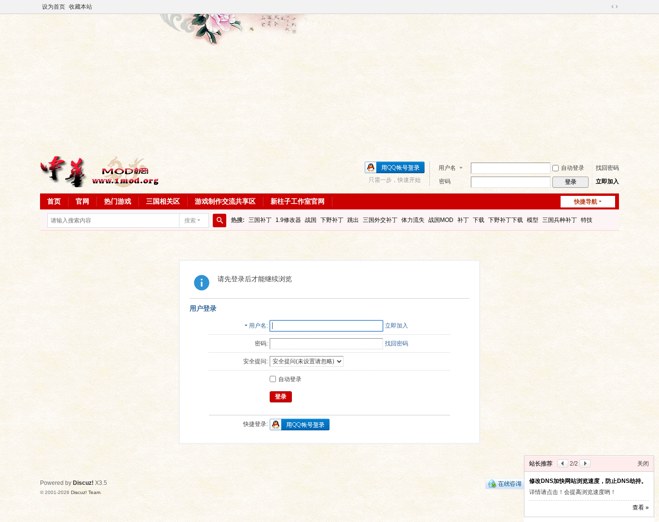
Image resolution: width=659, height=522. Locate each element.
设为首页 (53, 6)
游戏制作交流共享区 (225, 201)
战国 (310, 220)
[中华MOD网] (100, 171)
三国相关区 (163, 201)
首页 (54, 201)
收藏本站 (80, 6)
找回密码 (607, 168)
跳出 (353, 220)
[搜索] (219, 220)
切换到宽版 (614, 6)
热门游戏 (117, 201)
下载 (478, 220)
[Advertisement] (329, 83)
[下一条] (584, 463)
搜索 (190, 220)
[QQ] (504, 483)
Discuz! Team (85, 492)
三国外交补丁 (380, 220)
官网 (82, 201)
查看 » (640, 507)
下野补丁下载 (505, 220)
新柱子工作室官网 (298, 201)
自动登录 (572, 168)
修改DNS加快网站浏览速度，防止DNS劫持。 (588, 481)
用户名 (447, 168)
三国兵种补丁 (559, 220)
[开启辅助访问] (605, 6)
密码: (261, 343)
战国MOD (440, 220)
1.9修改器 (288, 220)
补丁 (463, 220)
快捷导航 (585, 201)
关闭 (643, 463)
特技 (586, 220)
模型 (532, 220)
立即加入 (607, 181)
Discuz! (83, 483)
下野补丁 (331, 220)
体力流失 (413, 220)
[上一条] (562, 463)
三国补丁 (260, 220)
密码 (445, 181)
